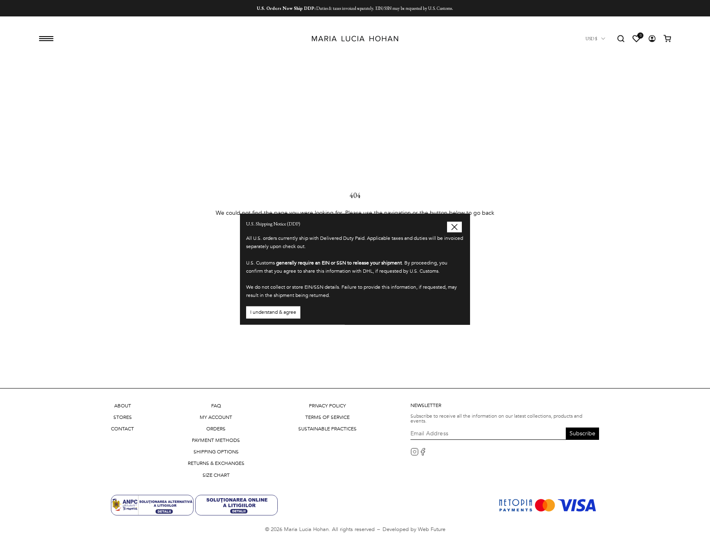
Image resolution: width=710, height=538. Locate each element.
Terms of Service (327, 417)
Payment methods (216, 440)
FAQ (216, 405)
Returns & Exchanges (216, 463)
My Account (216, 417)
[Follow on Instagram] (414, 452)
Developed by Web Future (414, 529)
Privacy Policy (327, 405)
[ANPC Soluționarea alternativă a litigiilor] (153, 504)
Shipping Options (216, 451)
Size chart (216, 475)
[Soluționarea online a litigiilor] (236, 504)
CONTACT (122, 428)
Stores (122, 417)
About (122, 405)
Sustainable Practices (327, 428)
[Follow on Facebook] (423, 452)
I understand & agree (273, 311)
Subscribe (582, 433)
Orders (216, 428)
